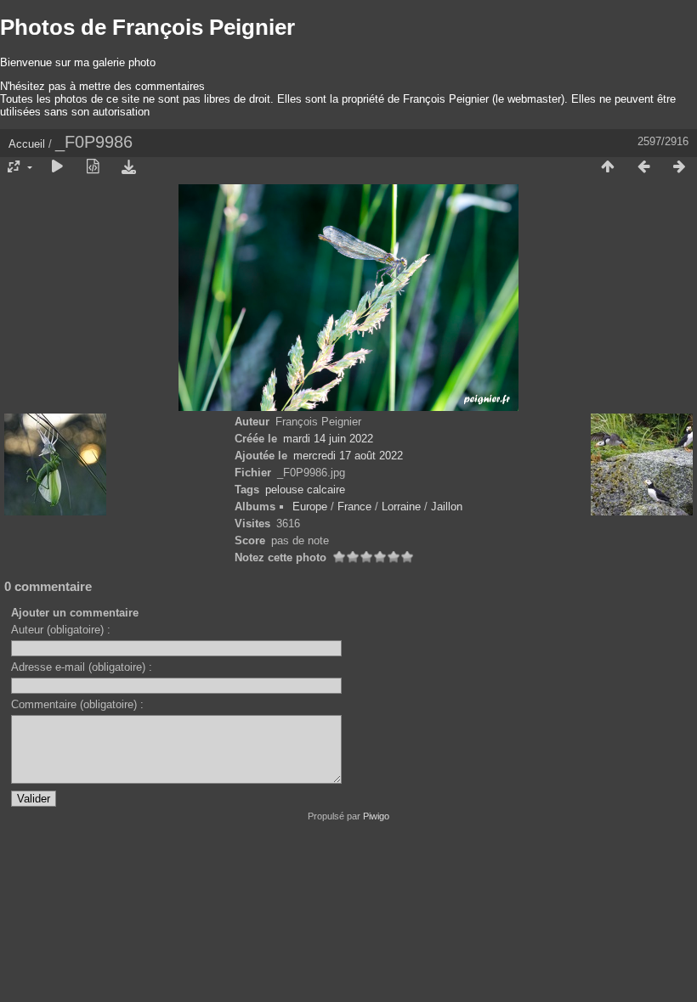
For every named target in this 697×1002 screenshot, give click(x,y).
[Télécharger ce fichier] (128, 167)
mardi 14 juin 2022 (328, 438)
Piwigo (376, 816)
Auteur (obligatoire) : (60, 629)
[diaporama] (57, 167)
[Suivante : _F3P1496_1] (679, 167)
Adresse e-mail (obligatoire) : (81, 667)
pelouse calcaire (305, 489)
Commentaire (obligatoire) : (77, 704)
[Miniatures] (608, 167)
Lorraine (401, 506)
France (354, 506)
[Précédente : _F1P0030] (643, 167)
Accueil (26, 144)
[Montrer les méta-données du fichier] (92, 167)
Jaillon (446, 506)
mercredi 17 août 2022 (348, 455)
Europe (309, 506)
